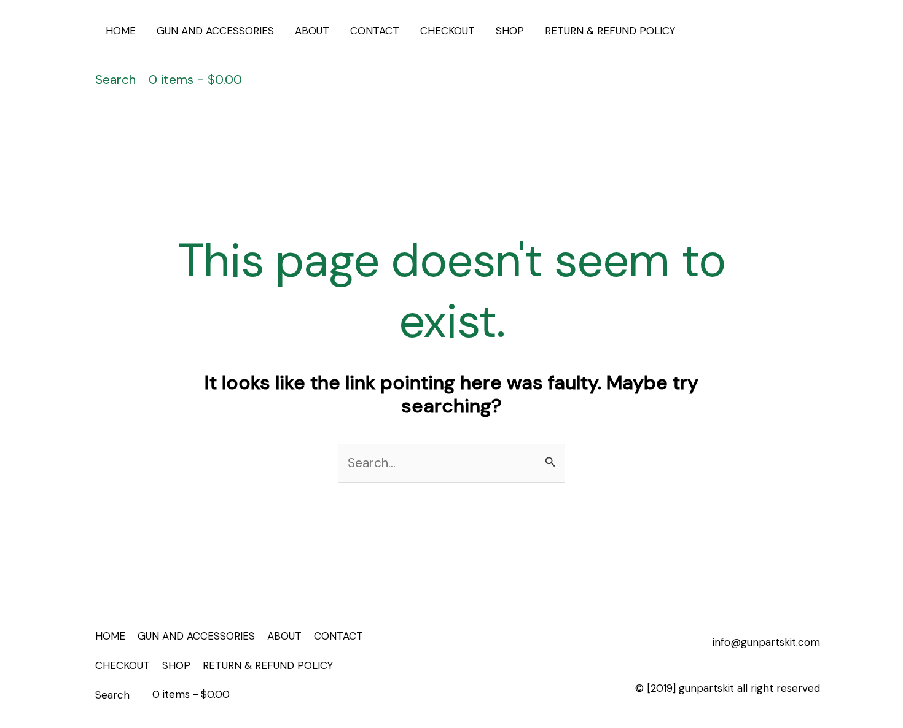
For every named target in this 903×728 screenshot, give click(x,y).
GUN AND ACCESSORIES (215, 30)
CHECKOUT (447, 30)
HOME (121, 30)
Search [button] (115, 80)
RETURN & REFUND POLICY (610, 30)
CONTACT (374, 30)
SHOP (510, 30)
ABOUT (312, 30)
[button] (768, 55)
